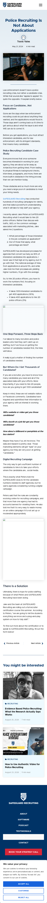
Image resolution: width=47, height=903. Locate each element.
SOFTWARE (23, 820)
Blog (22, 837)
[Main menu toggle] (40, 5)
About (23, 814)
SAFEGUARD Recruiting (14, 199)
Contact (23, 843)
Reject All (23, 897)
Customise (23, 891)
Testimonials (23, 831)
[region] (23, 881)
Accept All (23, 884)
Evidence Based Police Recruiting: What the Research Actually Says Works (23, 712)
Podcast (23, 825)
